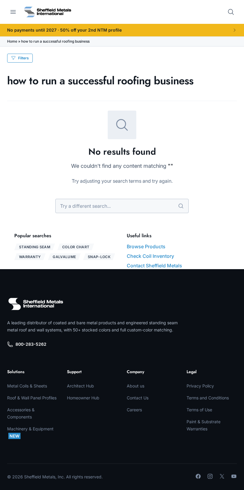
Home (12, 41)
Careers (134, 409)
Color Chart (75, 247)
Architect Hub (80, 385)
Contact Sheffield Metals (154, 266)
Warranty (30, 257)
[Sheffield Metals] (35, 304)
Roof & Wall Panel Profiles (32, 397)
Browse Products (146, 246)
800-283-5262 (30, 344)
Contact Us (137, 397)
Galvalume (64, 257)
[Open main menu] (13, 12)
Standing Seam (34, 247)
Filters (23, 58)
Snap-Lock (99, 257)
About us (135, 385)
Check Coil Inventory (150, 256)
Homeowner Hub (83, 397)
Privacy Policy (200, 385)
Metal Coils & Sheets (27, 385)
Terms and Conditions (208, 397)
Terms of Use (199, 409)
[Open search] (231, 12)
